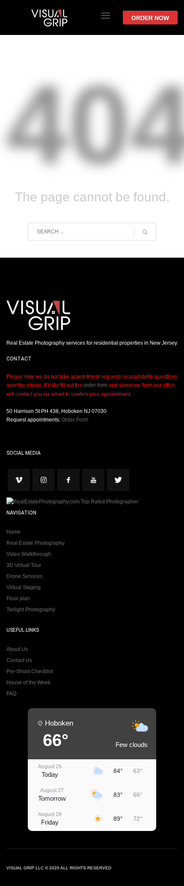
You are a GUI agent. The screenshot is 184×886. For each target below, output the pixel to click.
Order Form (75, 420)
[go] (145, 232)
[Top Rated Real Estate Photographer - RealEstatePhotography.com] (72, 502)
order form (95, 385)
